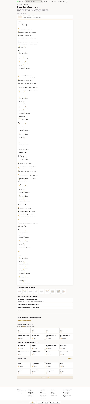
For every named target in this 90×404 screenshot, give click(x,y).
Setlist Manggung (43, 398)
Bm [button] (18, 162)
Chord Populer (31, 392)
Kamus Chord (42, 396)
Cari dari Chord (50, 1)
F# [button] (24, 179)
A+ (47, 402)
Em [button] (19, 179)
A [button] (23, 197)
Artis (55, 1)
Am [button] (18, 28)
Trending (45, 1)
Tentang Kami (53, 390)
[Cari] (42, 2)
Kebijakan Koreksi (66, 392)
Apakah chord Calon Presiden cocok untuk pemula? (28, 307)
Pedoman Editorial (66, 390)
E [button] (24, 46)
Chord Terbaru (31, 390)
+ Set (53, 402)
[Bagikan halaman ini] (60, 402)
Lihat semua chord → (45, 377)
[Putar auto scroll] (40, 402)
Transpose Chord (43, 393)
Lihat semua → (70, 358)
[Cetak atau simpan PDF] (58, 402)
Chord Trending (31, 393)
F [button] (25, 61)
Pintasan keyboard (21, 310)
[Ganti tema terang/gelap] (67, 2)
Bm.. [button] (19, 251)
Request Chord (54, 395)
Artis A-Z (29, 395)
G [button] (23, 64)
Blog (61, 1)
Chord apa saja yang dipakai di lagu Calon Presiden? (28, 304)
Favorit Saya (53, 393)
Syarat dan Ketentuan (67, 395)
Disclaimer (65, 396)
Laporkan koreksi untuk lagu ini (24, 320)
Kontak (52, 392)
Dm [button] (19, 46)
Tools (64, 1)
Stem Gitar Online (43, 395)
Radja (21, 4)
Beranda (18, 4)
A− (45, 402)
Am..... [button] (19, 117)
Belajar (58, 1)
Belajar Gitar (42, 390)
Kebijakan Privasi (66, 393)
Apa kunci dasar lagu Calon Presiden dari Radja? (28, 299)
